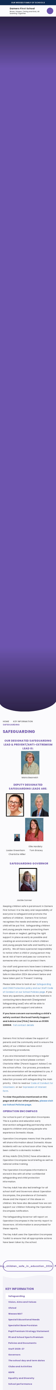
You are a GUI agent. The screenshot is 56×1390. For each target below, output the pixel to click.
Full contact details (23, 1025)
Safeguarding (11, 724)
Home (6, 721)
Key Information (23, 721)
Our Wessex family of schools (28, 2)
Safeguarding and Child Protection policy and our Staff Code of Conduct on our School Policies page (28, 988)
